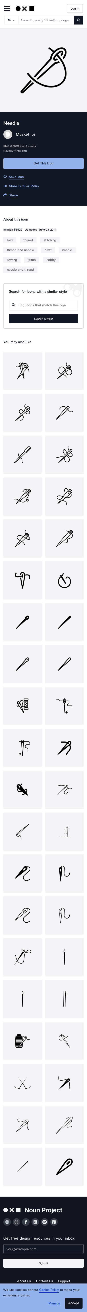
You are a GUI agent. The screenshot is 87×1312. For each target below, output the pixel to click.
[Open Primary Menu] (7, 9)
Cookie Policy (49, 1290)
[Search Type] (11, 20)
